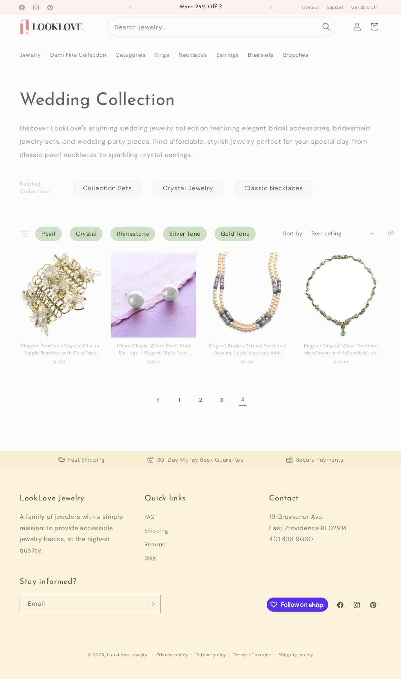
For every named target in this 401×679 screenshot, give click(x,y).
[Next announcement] (270, 7)
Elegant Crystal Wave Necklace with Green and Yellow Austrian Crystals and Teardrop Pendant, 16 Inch (341, 349)
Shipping (156, 530)
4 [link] (243, 399)
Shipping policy (295, 654)
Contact (310, 7)
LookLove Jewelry (127, 654)
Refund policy (210, 654)
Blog (150, 558)
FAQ (150, 516)
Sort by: (293, 233)
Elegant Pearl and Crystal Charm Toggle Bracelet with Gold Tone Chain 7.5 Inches (60, 349)
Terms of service (252, 654)
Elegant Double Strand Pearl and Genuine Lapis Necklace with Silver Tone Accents (247, 349)
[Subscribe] (151, 604)
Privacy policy (172, 654)
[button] (374, 26)
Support (335, 7)
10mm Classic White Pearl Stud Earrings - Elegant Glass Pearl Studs (154, 349)
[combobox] (221, 27)
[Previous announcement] (130, 7)
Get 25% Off (364, 7)
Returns (155, 544)
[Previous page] (158, 400)
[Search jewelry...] (326, 26)
